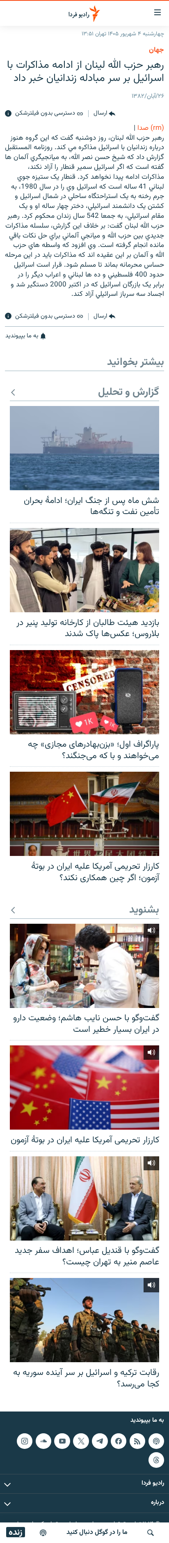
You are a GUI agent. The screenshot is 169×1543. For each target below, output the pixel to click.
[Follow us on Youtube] (62, 1441)
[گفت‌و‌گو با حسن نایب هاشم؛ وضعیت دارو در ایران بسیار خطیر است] (84, 966)
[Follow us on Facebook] (118, 1441)
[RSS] (137, 1441)
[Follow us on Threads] (156, 1460)
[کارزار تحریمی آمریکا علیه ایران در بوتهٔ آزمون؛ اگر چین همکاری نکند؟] (84, 814)
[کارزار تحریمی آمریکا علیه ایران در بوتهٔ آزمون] (84, 1087)
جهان (156, 50)
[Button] (104, 114)
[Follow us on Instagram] (24, 1441)
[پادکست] (43, 1532)
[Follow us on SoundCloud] (43, 1441)
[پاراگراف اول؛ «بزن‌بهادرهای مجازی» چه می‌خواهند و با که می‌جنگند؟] (84, 692)
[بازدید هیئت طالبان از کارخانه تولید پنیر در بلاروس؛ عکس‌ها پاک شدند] (84, 570)
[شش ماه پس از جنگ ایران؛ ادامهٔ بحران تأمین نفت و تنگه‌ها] (84, 448)
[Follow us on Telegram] (99, 1441)
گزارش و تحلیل (128, 392)
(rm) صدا (150, 128)
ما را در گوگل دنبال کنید (97, 1532)
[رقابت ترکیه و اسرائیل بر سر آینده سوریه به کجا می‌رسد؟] (84, 1320)
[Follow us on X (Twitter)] (81, 1441)
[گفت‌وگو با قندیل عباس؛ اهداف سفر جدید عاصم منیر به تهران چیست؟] (84, 1198)
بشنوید (144, 910)
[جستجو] (150, 1532)
